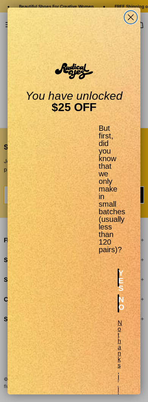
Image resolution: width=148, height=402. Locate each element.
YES (118, 278)
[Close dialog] (130, 17)
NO (118, 303)
